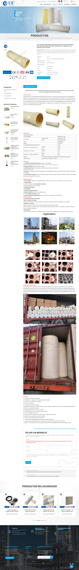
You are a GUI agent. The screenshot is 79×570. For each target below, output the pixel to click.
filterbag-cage (41, 532)
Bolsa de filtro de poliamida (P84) (14, 122)
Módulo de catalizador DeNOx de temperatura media (14, 155)
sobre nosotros (47, 4)
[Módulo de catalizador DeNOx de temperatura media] (7, 156)
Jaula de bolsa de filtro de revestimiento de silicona (14, 163)
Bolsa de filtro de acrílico (14, 115)
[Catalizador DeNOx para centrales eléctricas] (7, 132)
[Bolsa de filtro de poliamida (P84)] (7, 124)
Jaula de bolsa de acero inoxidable (14, 138)
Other (13, 38)
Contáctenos (67, 4)
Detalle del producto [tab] (30, 86)
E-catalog (9, 557)
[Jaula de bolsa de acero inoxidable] (7, 140)
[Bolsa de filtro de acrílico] (7, 117)
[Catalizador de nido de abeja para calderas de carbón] (7, 148)
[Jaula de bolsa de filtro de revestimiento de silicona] (7, 164)
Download (73, 4)
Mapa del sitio (11, 565)
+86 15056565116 (42, 1)
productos (28, 553)
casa (27, 551)
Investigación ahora (42, 77)
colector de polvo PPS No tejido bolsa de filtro (12, 510)
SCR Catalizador (7, 96)
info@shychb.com (54, 1)
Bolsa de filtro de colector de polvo (10, 90)
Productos (54, 4)
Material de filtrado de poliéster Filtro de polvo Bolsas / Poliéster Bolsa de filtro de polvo (30, 510)
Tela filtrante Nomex (15, 106)
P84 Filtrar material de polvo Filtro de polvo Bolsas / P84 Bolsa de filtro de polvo (67, 510)
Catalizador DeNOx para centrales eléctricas (15, 131)
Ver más (12, 108)
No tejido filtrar (7, 93)
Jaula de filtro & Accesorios (10, 98)
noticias (60, 4)
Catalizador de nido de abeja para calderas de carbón (15, 147)
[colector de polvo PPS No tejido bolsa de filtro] (12, 500)
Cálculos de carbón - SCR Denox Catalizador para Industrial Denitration (49, 510)
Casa (41, 4)
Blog (6, 565)
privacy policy (20, 565)
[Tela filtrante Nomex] (7, 109)
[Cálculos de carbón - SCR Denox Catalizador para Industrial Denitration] (48, 500)
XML (15, 565)
